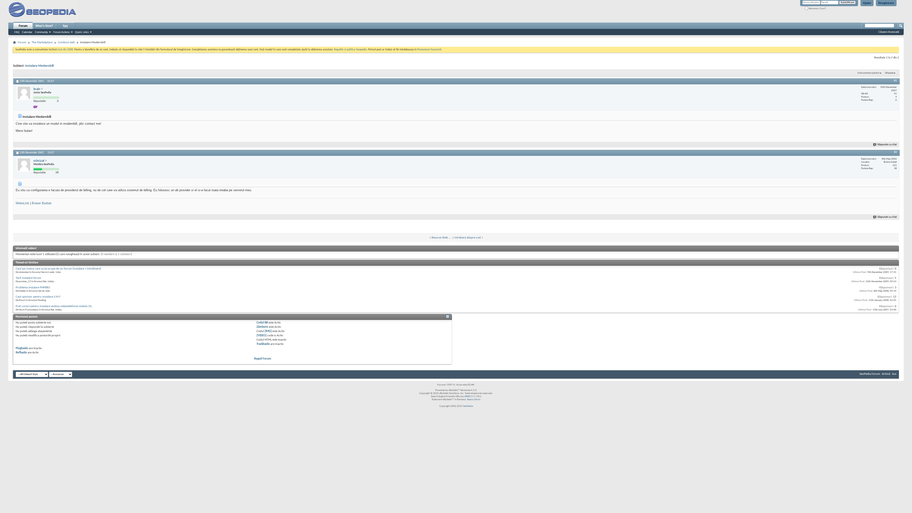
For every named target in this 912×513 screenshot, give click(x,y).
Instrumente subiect (868, 73)
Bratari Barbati (42, 203)
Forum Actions (61, 32)
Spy (65, 26)
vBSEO (467, 396)
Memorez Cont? (817, 8)
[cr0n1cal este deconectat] (24, 164)
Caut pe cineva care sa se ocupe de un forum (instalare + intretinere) (58, 268)
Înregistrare (886, 3)
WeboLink (22, 203)
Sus (894, 373)
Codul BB (262, 322)
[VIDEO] (261, 335)
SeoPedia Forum (870, 373)
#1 (895, 80)
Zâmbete (262, 326)
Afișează (889, 73)
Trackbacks (263, 344)
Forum (23, 26)
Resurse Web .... (441, 237)
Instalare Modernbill (39, 66)
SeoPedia (468, 406)
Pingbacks (22, 348)
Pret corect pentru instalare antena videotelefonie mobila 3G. (54, 306)
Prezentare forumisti (429, 49)
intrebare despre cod (467, 237)
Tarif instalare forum (28, 278)
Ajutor (867, 3)
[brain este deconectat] (24, 93)
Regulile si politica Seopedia (350, 49)
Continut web (66, 42)
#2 (895, 152)
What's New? (44, 26)
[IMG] (268, 331)
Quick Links (82, 32)
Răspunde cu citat (887, 144)
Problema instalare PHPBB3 (33, 287)
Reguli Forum (262, 358)
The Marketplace (42, 42)
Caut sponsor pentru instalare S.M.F (38, 296)
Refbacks (21, 352)
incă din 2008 (65, 49)
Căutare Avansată (888, 31)
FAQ (16, 32)
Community (41, 32)
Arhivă (886, 373)
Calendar (27, 32)
